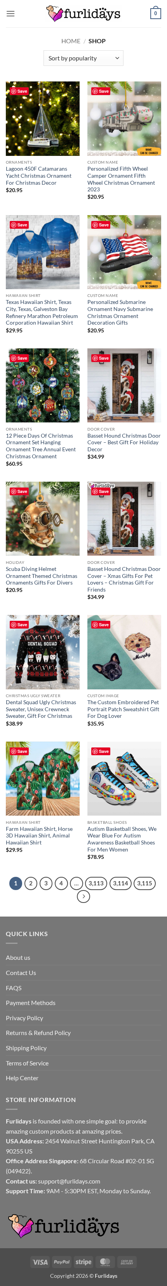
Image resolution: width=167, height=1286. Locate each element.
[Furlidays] (83, 13)
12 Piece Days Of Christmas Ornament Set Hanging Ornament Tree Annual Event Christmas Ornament (41, 446)
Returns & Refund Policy (38, 1032)
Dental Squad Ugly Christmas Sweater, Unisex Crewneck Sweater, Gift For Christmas (41, 709)
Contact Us (21, 972)
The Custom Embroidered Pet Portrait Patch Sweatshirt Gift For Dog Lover (123, 709)
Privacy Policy (24, 1017)
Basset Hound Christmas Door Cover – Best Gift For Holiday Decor (124, 442)
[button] (10, 13)
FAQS (13, 987)
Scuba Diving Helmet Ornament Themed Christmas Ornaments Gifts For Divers (41, 576)
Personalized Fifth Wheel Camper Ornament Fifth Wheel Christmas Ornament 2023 (121, 179)
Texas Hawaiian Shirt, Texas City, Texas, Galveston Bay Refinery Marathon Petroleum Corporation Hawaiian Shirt (42, 312)
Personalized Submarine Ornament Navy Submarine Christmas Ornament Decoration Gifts (120, 312)
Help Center (22, 1077)
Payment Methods (31, 1002)
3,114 (120, 883)
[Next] (83, 896)
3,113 (96, 883)
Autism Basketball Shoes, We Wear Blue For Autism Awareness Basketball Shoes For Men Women (122, 839)
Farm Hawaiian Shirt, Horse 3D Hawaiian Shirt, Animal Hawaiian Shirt (39, 836)
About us (18, 957)
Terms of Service (27, 1063)
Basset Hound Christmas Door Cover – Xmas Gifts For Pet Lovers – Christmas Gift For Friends (124, 579)
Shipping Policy (26, 1047)
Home (70, 40)
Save (22, 91)
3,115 (144, 883)
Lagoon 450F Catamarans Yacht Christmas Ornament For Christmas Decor (38, 175)
